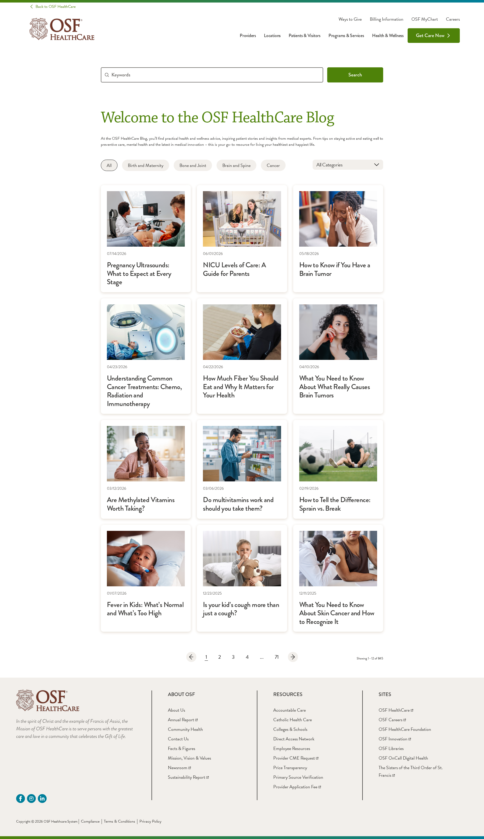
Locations (272, 35)
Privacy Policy (150, 821)
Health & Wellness (388, 35)
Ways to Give (350, 19)
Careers (453, 19)
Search (355, 74)
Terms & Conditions (119, 821)
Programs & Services (346, 35)
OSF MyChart (424, 19)
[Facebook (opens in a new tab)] (20, 798)
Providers (248, 35)
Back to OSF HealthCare (56, 7)
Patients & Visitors (304, 35)
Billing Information (386, 19)
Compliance (90, 821)
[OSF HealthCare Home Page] (61, 29)
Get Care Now (430, 35)
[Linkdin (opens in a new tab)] (42, 798)
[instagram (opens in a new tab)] (31, 798)
